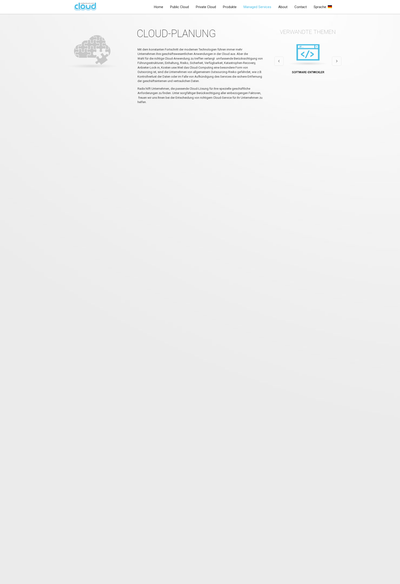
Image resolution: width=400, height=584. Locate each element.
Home (158, 7)
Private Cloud (206, 7)
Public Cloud (179, 7)
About (283, 7)
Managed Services (257, 7)
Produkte (230, 7)
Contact (300, 7)
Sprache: (321, 7)
